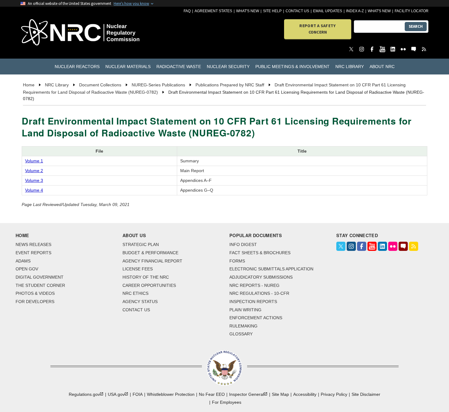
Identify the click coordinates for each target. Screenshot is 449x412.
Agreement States (213, 11)
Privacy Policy (334, 394)
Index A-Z (355, 11)
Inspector (246, 394)
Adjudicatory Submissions (261, 277)
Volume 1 (34, 160)
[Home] (53, 33)
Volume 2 (34, 170)
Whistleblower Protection (171, 394)
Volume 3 (34, 180)
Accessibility (304, 394)
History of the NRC (145, 277)
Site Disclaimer (366, 394)
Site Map (280, 394)
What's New (247, 11)
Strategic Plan (140, 244)
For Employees (226, 402)
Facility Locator (412, 11)
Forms (237, 260)
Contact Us (297, 11)
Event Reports (33, 252)
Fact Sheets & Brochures (259, 252)
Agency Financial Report (152, 260)
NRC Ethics (135, 293)
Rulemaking (243, 325)
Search (416, 26)
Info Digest (243, 244)
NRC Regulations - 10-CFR (259, 293)
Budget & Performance (150, 252)
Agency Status (140, 301)
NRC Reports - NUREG (254, 285)
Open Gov (27, 268)
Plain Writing (245, 309)
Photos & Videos (35, 293)
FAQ (187, 11)
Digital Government (40, 277)
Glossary (241, 333)
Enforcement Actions (255, 317)
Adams (23, 260)
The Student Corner (40, 285)
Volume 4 (34, 190)
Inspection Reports (253, 301)
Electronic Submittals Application (271, 268)
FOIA (138, 394)
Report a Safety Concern (317, 29)
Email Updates (327, 11)
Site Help (272, 11)
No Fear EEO (212, 394)
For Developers (35, 301)
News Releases (33, 244)
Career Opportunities (149, 285)
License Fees (137, 268)
